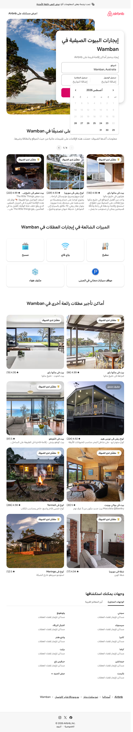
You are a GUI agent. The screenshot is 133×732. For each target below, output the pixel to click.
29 (113, 130)
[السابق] (71, 147)
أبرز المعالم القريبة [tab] (94, 601)
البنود (58, 726)
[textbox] (104, 82)
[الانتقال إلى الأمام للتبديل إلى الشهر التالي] (76, 90)
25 (94, 123)
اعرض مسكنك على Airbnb (22, 13)
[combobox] (90, 70)
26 (88, 123)
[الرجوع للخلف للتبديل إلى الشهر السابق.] (113, 90)
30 (107, 130)
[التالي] (59, 147)
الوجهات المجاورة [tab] (116, 601)
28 (75, 123)
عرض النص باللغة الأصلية (48, 4)
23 (107, 123)
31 (101, 130)
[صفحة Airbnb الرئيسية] (116, 13)
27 (81, 123)
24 (100, 123)
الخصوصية (69, 726)
